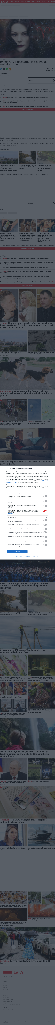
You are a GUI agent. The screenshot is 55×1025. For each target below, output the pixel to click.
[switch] (45, 496)
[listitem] (27, 493)
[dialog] (27, 512)
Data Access (27, 556)
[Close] (52, 468)
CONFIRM (17, 551)
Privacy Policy (36, 556)
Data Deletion (19, 556)
